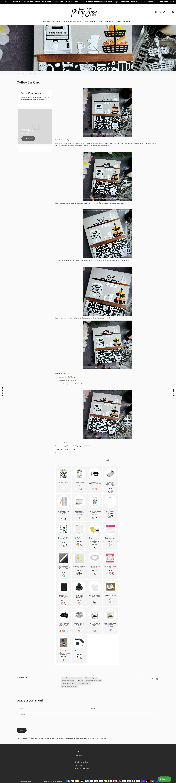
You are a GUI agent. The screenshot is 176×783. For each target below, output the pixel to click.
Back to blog (23, 677)
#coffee (80, 681)
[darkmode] (171, 12)
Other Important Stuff (82, 768)
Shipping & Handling (81, 762)
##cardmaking (77, 678)
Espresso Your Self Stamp (66, 377)
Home (18, 73)
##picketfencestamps (68, 681)
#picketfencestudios (84, 683)
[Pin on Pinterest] (157, 679)
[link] (28, 138)
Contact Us (78, 756)
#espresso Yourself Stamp (93, 681)
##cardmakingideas (91, 678)
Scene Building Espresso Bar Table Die (71, 384)
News (24, 73)
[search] (156, 12)
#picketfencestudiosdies (69, 686)
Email (93, 708)
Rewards (77, 759)
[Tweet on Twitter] (152, 679)
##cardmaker (66, 678)
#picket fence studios (68, 683)
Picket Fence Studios (55, 781)
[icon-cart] (164, 12)
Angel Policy (78, 765)
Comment (23, 714)
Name (21, 708)
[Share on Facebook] (148, 679)
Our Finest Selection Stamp (67, 380)
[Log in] (159, 12)
